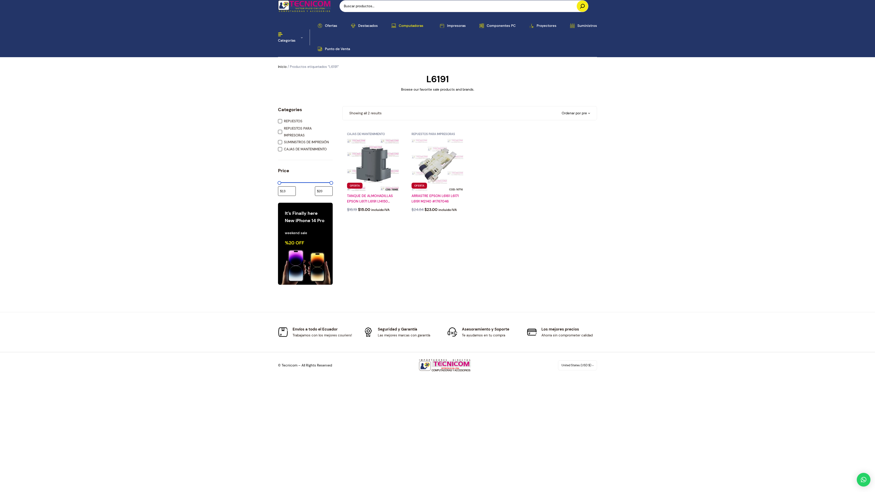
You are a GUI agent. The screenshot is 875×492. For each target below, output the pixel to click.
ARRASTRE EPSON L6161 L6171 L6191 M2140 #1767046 (435, 199)
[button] (863, 480)
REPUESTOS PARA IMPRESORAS (433, 134)
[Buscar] (582, 6)
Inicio (282, 66)
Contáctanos (373, 221)
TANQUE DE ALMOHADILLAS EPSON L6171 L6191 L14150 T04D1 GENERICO (370, 199)
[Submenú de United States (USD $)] (593, 365)
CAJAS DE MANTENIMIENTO (366, 134)
